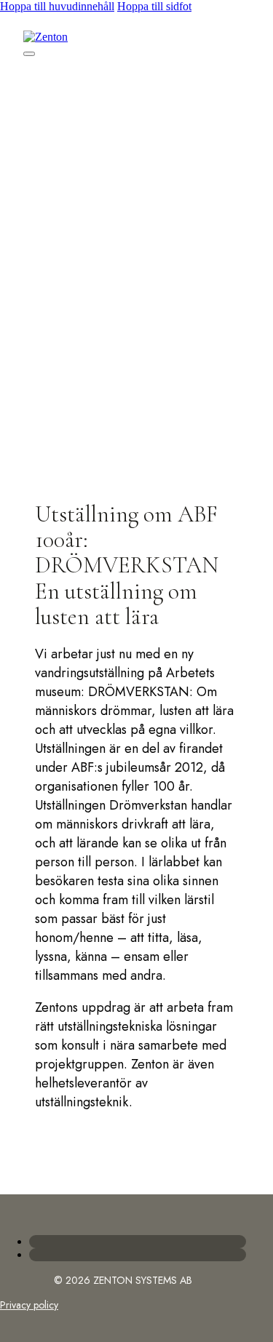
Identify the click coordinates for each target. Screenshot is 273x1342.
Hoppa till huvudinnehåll (57, 6)
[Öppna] (29, 54)
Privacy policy (29, 1305)
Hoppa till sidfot (154, 6)
